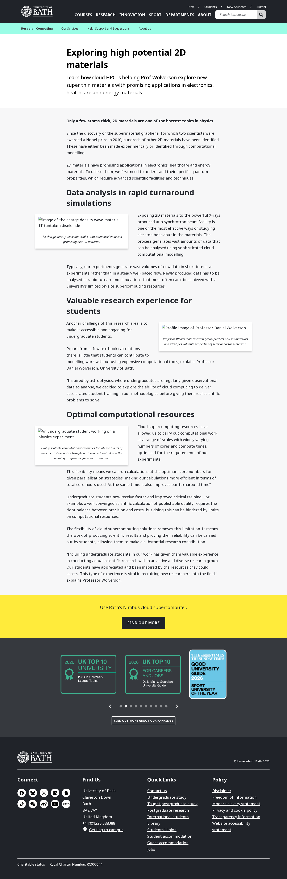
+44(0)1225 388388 (98, 823)
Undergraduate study (166, 797)
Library (153, 823)
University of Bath (38, 11)
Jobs (151, 849)
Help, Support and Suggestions (108, 28)
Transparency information (236, 816)
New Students (236, 7)
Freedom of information (234, 797)
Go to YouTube (55, 804)
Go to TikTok (21, 804)
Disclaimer (221, 790)
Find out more (143, 622)
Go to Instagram (44, 793)
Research (106, 14)
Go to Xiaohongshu (66, 804)
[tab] (121, 706)
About (205, 14)
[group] (88, 674)
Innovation (132, 14)
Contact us (157, 790)
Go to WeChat (33, 804)
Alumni (261, 7)
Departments (179, 14)
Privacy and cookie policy (234, 810)
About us (145, 28)
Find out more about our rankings (143, 721)
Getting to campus (106, 829)
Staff (191, 7)
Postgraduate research (168, 810)
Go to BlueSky (33, 793)
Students (210, 7)
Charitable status (31, 864)
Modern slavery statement (236, 803)
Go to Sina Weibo (44, 804)
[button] (110, 706)
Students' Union (161, 829)
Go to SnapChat (66, 793)
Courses (83, 14)
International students (168, 816)
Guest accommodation (167, 842)
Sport (155, 14)
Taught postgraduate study (172, 803)
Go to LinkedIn (55, 793)
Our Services (69, 28)
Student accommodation (169, 836)
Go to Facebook (21, 793)
